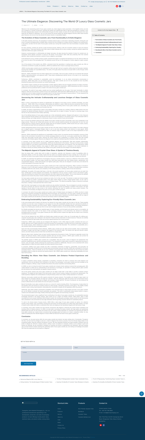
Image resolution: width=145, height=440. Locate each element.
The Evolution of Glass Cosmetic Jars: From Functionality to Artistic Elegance (108, 39)
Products (60, 411)
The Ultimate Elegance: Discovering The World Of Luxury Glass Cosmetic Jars (45, 11)
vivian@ (92, 1)
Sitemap (93, 437)
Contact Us (61, 425)
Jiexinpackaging (99, 1)
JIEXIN (21, 11)
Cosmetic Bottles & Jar (84, 417)
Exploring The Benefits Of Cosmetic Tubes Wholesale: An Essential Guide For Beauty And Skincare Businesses (73, 382)
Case (124, 375)
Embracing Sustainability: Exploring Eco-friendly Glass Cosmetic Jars (108, 47)
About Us (60, 417)
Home (59, 408)
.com (117, 412)
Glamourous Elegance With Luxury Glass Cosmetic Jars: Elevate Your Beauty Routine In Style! (31, 379)
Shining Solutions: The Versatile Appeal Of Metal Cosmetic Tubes (36, 382)
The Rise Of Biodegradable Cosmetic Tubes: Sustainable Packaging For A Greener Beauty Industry (73, 379)
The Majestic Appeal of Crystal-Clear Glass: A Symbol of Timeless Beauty (108, 44)
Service (60, 414)
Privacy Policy (61, 428)
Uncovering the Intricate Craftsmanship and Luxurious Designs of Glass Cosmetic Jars (108, 42)
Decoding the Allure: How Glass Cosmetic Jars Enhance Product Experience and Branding (108, 50)
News (120, 375)
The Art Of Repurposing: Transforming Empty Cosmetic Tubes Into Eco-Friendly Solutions (109, 379)
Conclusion (98, 52)
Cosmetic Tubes (82, 414)
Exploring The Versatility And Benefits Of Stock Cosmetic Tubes (108, 382)
